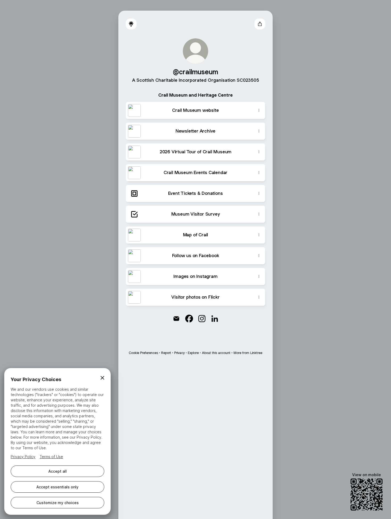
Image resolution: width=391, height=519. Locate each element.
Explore (193, 353)
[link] (176, 318)
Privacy (179, 353)
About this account (216, 353)
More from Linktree (248, 353)
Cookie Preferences (143, 353)
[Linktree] (131, 24)
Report (166, 353)
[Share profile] (260, 24)
